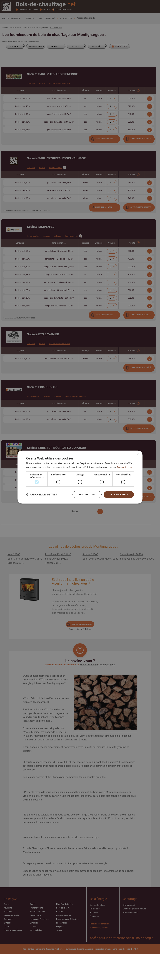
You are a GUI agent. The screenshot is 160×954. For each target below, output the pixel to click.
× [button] (137, 454)
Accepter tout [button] (119, 494)
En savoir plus (124, 467)
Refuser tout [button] (87, 494)
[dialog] (80, 477)
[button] (41, 494)
